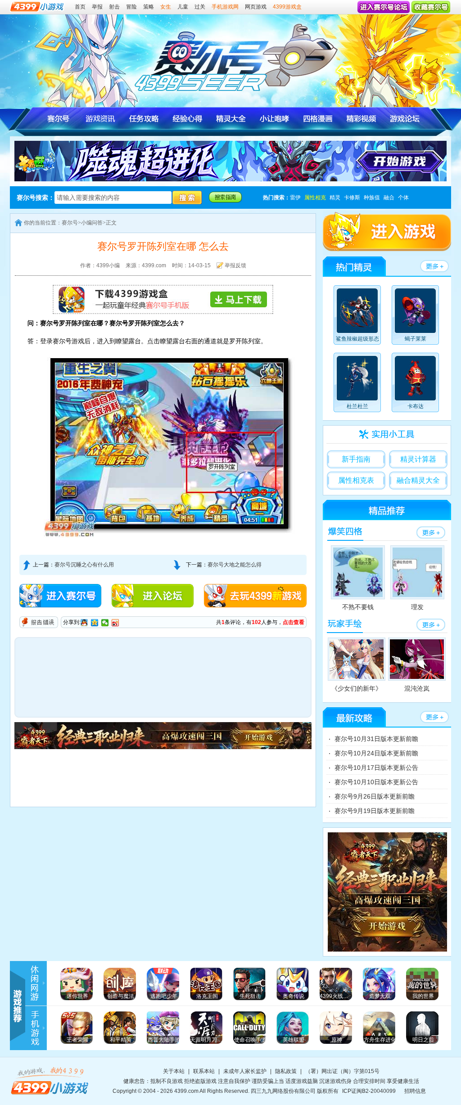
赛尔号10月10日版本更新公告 (376, 782)
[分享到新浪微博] (115, 622)
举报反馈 (235, 265)
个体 (403, 197)
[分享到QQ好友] (84, 622)
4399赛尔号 (237, 57)
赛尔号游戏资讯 (101, 118)
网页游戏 (256, 7)
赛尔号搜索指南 (225, 197)
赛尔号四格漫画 (317, 118)
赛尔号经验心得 (187, 118)
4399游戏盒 (287, 7)
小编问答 (92, 223)
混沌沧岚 (416, 688)
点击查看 (293, 622)
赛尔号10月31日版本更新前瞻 (376, 738)
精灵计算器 (418, 459)
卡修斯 (352, 197)
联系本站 (204, 1071)
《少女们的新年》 (356, 688)
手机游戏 (39, 1028)
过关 (199, 7)
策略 (148, 7)
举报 (97, 7)
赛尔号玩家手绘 (345, 624)
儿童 (182, 7)
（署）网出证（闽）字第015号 (342, 1071)
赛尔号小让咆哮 (274, 118)
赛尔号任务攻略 (144, 118)
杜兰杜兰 (357, 406)
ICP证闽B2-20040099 (369, 1091)
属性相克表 (356, 480)
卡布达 (415, 406)
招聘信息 (415, 1091)
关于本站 (174, 1071)
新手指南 (356, 459)
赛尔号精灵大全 (231, 118)
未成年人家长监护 (245, 1071)
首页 (80, 7)
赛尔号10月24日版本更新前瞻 (376, 753)
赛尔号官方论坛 (403, 118)
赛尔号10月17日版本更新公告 (376, 767)
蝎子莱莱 (415, 339)
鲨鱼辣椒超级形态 (357, 339)
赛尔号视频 (360, 118)
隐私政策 (286, 1071)
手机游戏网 (225, 7)
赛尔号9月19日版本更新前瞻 (374, 810)
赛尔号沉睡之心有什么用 (84, 564)
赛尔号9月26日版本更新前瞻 (374, 796)
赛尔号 (58, 118)
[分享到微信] (105, 622)
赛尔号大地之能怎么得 (235, 564)
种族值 (372, 197)
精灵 (335, 197)
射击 (114, 7)
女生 (165, 7)
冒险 (131, 7)
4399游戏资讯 (39, 983)
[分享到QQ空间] (95, 622)
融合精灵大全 (418, 480)
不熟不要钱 (358, 607)
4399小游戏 (50, 1080)
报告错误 (38, 622)
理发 (417, 607)
